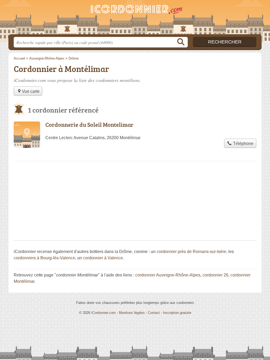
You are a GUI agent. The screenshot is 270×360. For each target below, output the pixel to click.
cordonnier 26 (215, 275)
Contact (154, 313)
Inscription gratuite (177, 313)
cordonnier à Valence (103, 258)
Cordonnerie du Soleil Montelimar (89, 124)
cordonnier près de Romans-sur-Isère (191, 251)
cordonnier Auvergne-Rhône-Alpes (167, 275)
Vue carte (31, 91)
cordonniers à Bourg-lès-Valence (44, 258)
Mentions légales (132, 313)
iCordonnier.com (103, 313)
